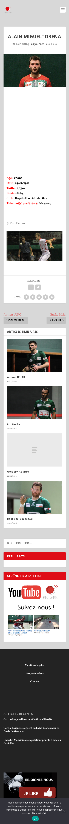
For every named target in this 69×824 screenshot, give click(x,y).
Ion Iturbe (13, 424)
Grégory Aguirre (18, 471)
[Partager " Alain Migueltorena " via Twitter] (38, 287)
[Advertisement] (34, 123)
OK (35, 818)
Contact (34, 681)
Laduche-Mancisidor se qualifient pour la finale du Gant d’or (32, 741)
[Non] (64, 811)
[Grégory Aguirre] (34, 450)
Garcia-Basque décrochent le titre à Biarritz (28, 719)
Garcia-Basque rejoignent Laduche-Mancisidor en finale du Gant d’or (31, 729)
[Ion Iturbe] (34, 402)
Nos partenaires (35, 673)
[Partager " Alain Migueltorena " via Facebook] (30, 287)
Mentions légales (34, 665)
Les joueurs (36, 44)
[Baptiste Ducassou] (34, 497)
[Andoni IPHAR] (34, 355)
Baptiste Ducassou (20, 519)
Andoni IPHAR (16, 377)
